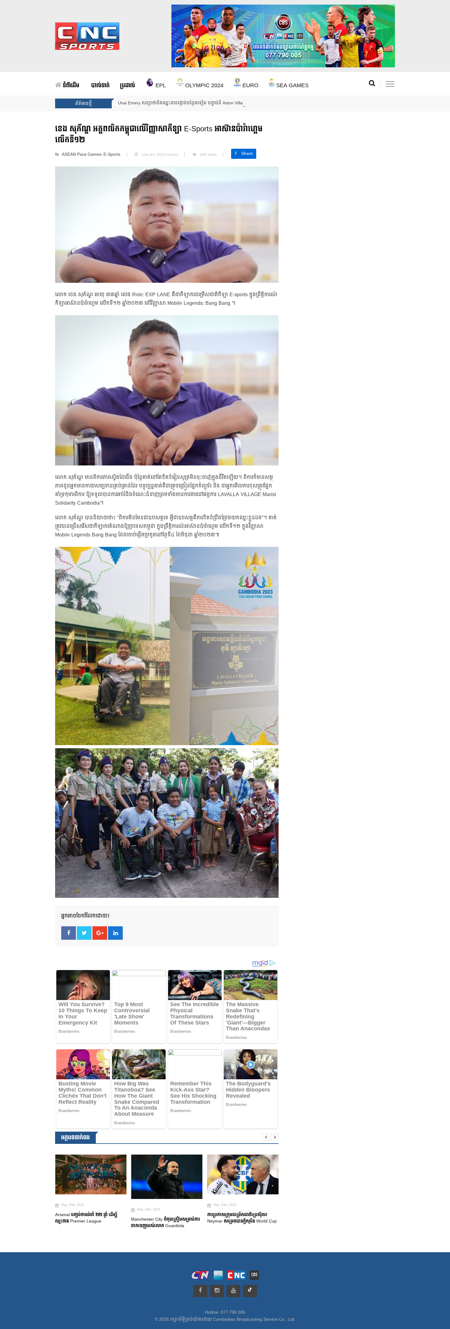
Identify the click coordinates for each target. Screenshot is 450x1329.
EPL (160, 85)
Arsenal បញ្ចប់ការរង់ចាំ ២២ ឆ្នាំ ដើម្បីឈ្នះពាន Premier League (82, 1218)
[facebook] (200, 1291)
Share (247, 154)
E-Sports (111, 155)
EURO (249, 85)
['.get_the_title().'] (86, 1175)
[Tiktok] (250, 1291)
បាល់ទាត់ (100, 85)
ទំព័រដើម (70, 85)
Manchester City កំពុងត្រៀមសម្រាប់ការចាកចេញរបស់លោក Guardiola (161, 1222)
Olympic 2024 (203, 85)
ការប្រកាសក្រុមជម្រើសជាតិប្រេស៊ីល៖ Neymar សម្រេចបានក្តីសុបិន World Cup (238, 1218)
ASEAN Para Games (82, 155)
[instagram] (217, 1291)
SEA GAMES (292, 85)
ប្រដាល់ (127, 85)
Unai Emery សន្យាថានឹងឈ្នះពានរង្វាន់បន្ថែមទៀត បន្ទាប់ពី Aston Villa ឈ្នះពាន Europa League (204, 103)
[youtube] (233, 1291)
